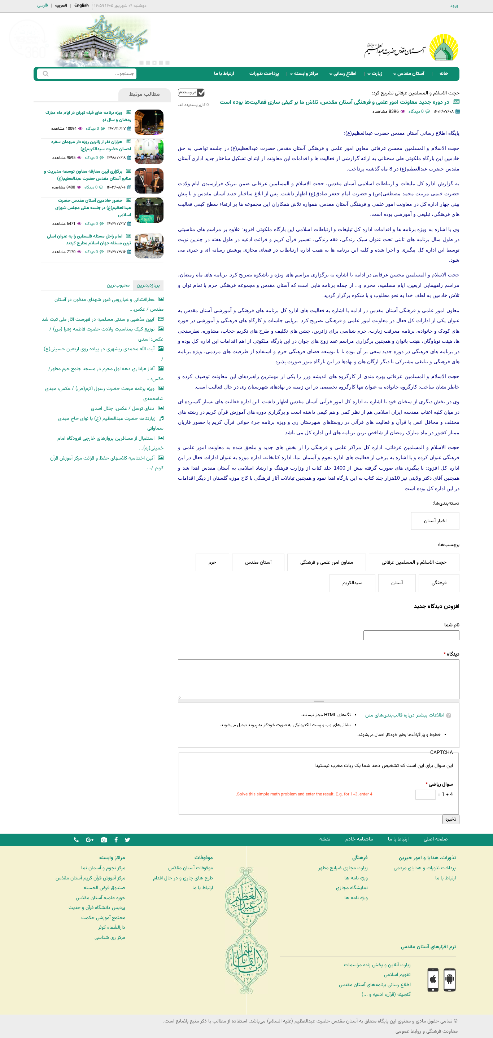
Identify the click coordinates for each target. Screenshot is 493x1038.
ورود (454, 5)
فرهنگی (439, 583)
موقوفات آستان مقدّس (190, 868)
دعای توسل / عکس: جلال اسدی (122, 408)
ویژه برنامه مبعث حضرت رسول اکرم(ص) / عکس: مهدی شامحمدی (104, 394)
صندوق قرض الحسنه (104, 888)
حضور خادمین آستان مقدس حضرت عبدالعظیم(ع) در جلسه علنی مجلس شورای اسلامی (93, 208)
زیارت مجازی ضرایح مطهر (343, 868)
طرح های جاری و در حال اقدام (183, 878)
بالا (191, 92)
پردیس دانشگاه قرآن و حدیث (97, 907)
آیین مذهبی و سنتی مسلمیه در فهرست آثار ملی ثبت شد (98, 319)
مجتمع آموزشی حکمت (103, 918)
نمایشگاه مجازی (352, 888)
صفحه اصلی (436, 839)
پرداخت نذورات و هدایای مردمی (425, 868)
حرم (212, 562)
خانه (444, 73)
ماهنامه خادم (359, 839)
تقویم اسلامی (397, 975)
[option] (102, 40)
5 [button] (141, 63)
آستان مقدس (413, 75)
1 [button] (167, 63)
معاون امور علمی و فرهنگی (326, 562)
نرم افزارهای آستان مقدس (428, 947)
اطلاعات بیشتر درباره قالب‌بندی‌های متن (404, 715)
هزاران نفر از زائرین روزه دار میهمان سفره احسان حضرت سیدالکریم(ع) (91, 145)
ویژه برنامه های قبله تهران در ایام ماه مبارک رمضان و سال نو (88, 116)
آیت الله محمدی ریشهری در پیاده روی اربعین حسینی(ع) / (103, 354)
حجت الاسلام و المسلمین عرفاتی (414, 562)
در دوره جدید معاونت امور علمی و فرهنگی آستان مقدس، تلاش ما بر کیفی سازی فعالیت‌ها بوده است (334, 102)
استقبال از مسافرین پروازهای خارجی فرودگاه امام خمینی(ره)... (110, 443)
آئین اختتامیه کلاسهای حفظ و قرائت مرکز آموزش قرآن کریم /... (106, 463)
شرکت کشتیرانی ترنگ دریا (25, 962)
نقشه (324, 839)
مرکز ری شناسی (110, 937)
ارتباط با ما (224, 73)
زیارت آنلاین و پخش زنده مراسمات (377, 965)
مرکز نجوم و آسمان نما (103, 868)
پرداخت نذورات (264, 73)
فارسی (42, 5)
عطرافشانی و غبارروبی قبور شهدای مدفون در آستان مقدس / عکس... (108, 305)
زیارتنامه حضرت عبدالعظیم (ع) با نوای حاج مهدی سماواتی (110, 423)
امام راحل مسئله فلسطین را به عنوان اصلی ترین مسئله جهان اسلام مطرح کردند (89, 240)
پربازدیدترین (148, 285)
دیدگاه (451, 654)
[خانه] (411, 38)
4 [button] (148, 63)
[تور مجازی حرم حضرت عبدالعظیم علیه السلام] (29, 59)
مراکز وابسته (308, 75)
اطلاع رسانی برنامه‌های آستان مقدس (375, 985)
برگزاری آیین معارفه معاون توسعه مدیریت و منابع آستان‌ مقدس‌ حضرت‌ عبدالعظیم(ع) (87, 175)
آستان (397, 583)
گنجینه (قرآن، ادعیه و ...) (386, 994)
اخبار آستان (435, 521)
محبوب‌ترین (118, 285)
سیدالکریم (352, 583)
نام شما (451, 625)
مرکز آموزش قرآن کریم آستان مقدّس (90, 878)
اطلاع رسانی (347, 75)
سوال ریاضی (439, 784)
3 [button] (154, 63)
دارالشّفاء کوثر (111, 927)
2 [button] (161, 63)
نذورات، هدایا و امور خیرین (427, 858)
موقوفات (204, 858)
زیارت (379, 75)
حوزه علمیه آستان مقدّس (100, 898)
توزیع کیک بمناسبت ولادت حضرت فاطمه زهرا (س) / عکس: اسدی (106, 334)
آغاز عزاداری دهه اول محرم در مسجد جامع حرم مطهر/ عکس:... (105, 374)
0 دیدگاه (416, 111)
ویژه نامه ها (356, 878)
